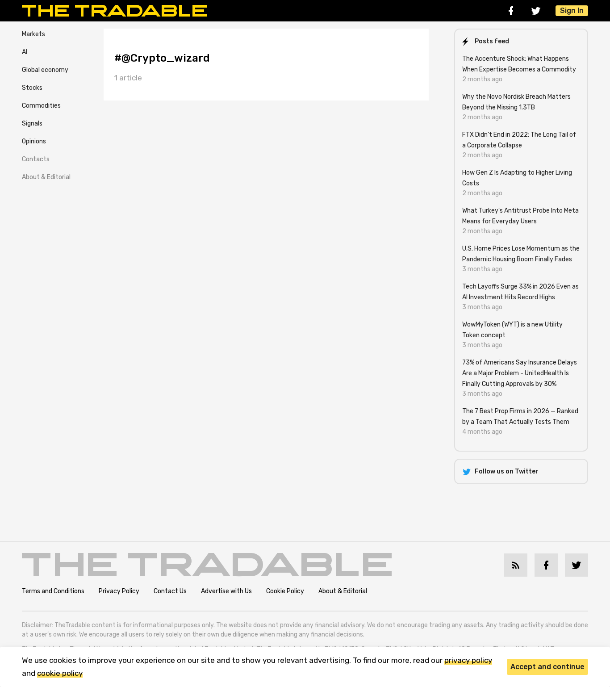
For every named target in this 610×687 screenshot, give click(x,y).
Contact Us (170, 591)
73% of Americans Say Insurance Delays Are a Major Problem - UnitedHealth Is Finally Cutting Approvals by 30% (519, 373)
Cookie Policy (285, 591)
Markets (33, 34)
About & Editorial (46, 177)
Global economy (45, 70)
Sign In (572, 10)
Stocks (32, 88)
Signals (32, 123)
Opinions (34, 141)
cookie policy (60, 673)
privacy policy (468, 660)
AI (24, 52)
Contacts (36, 159)
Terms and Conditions (53, 591)
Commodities (41, 105)
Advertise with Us (226, 591)
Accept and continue (547, 666)
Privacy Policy (119, 591)
